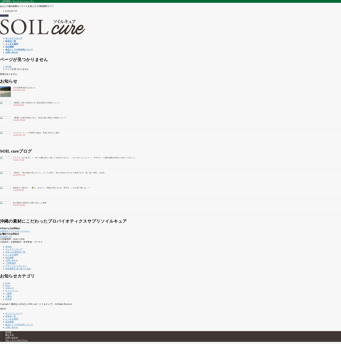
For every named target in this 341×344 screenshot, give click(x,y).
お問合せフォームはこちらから (15, 231)
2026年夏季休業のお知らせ (24, 88)
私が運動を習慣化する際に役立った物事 (29, 203)
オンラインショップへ (23, 1)
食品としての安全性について (19, 325)
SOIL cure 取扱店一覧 (15, 252)
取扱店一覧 (10, 316)
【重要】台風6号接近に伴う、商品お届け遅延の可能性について (39, 118)
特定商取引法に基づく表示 (18, 269)
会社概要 (9, 257)
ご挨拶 (8, 293)
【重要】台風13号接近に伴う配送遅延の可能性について (36, 103)
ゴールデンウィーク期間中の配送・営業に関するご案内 (36, 133)
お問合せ (4, 15)
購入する (9, 335)
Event (7, 283)
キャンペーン (11, 291)
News (7, 285)
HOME (8, 247)
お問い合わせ (11, 260)
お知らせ (9, 288)
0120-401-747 (6, 236)
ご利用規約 (10, 263)
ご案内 (8, 296)
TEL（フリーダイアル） (17, 340)
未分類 (8, 299)
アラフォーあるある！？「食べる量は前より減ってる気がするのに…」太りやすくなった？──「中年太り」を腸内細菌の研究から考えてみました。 (75, 158)
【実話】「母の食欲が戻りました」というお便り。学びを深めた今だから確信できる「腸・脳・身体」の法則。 (59, 173)
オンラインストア (13, 249)
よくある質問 (11, 255)
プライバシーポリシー (16, 266)
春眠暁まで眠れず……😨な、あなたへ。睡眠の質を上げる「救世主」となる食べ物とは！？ (51, 188)
